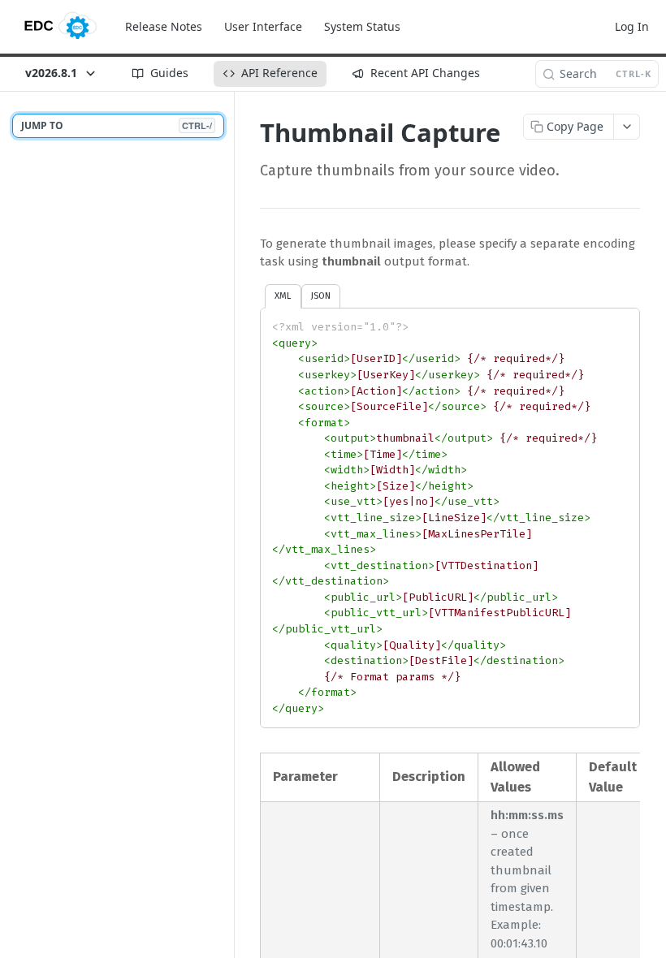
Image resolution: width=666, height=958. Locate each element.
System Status (362, 26)
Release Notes (163, 26)
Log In (632, 26)
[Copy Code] (620, 321)
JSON (321, 295)
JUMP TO (116, 125)
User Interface (263, 26)
